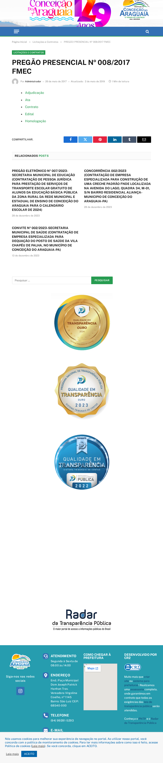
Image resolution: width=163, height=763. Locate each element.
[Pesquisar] (147, 31)
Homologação (35, 121)
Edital (29, 114)
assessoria (137, 689)
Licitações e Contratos (29, 52)
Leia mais (38, 746)
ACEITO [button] (29, 753)
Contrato (31, 107)
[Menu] (16, 31)
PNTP (142, 718)
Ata (27, 100)
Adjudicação (34, 93)
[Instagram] (20, 691)
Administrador (33, 81)
